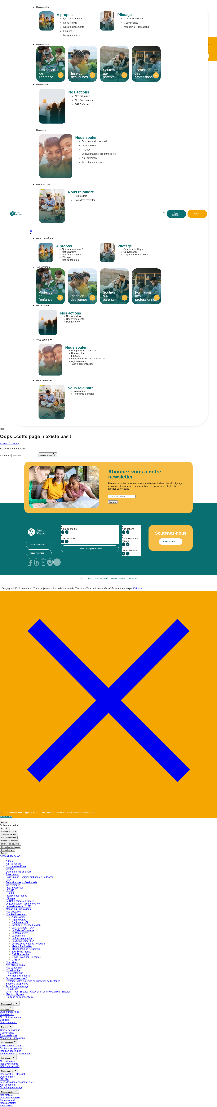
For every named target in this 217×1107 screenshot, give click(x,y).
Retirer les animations (10, 847)
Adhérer (10, 861)
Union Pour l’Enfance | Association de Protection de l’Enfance (38, 991)
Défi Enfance (82, 104)
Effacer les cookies (9, 841)
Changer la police (8, 831)
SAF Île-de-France (21, 951)
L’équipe (67, 31)
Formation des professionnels (21, 882)
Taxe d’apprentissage (93, 162)
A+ (7, 828)
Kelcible (137, 588)
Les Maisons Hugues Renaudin (28, 943)
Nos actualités (82, 96)
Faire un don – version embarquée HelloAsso (29, 877)
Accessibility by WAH (11, 856)
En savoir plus (6, 817)
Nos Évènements (9, 1064)
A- (2, 828)
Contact (10, 869)
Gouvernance (131, 22)
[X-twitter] (57, 562)
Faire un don (12, 874)
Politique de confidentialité (97, 578)
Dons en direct (89, 145)
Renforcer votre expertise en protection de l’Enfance (33, 981)
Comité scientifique (134, 18)
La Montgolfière (20, 933)
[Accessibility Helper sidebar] (1, 819)
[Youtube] (43, 562)
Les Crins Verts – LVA (23, 941)
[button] (164, 214)
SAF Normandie (20, 954)
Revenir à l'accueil (9, 443)
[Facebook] (29, 562)
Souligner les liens (9, 834)
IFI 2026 (86, 149)
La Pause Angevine (22, 938)
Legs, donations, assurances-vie (99, 154)
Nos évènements (84, 100)
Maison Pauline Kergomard (26, 949)
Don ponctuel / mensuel (94, 141)
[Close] (108, 808)
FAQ (81, 578)
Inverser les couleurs (10, 844)
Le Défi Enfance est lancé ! (20, 901)
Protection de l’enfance (18, 975)
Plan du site (132, 578)
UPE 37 (16, 959)
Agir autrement (89, 158)
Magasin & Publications (136, 27)
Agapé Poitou (19, 919)
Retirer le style (7, 850)
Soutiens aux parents (17, 983)
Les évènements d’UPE (18, 906)
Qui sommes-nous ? (73, 18)
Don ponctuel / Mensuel (12, 1074)
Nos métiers (81, 196)
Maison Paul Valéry (22, 946)
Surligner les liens (8, 838)
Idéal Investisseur (15, 887)
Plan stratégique (14, 973)
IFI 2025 (10, 890)
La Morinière (18, 935)
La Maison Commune (23, 930)
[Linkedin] (36, 562)
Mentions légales (118, 578)
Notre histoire (70, 22)
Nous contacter (8, 1103)
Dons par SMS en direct (18, 871)
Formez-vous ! (7, 1100)
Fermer (4, 822)
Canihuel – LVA (20, 922)
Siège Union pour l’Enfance (26, 957)
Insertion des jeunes (16, 895)
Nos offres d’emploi (85, 200)
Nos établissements (73, 27)
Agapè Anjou (18, 917)
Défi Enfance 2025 (9, 1066)
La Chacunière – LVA (23, 927)
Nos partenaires (71, 35)
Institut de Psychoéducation (26, 925)
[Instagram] (50, 562)
